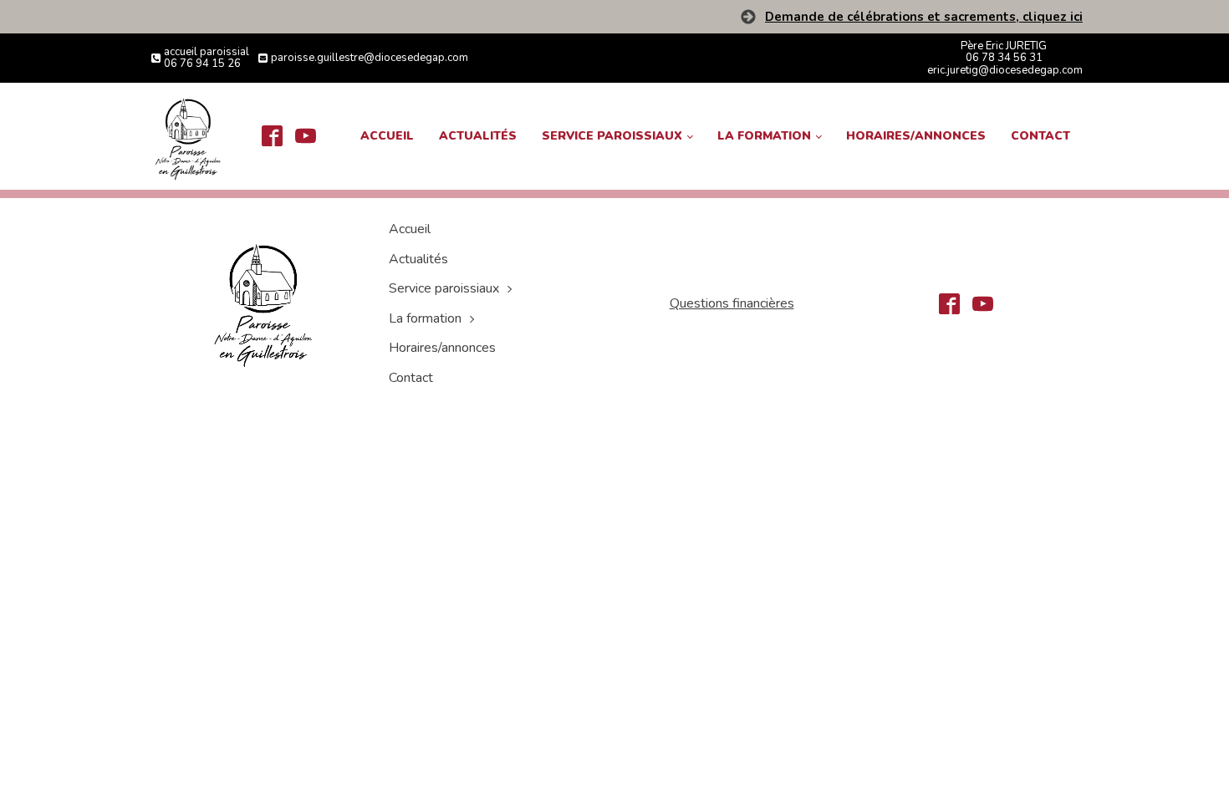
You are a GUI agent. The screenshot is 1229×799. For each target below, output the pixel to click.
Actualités (478, 136)
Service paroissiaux (612, 136)
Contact (1040, 136)
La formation (764, 136)
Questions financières (732, 303)
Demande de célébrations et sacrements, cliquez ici (924, 17)
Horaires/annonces (916, 136)
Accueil (387, 136)
